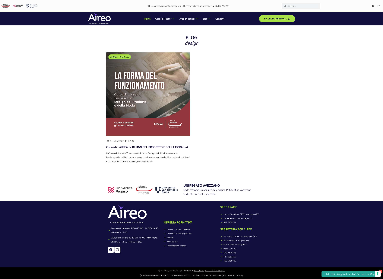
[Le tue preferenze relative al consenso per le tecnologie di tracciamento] (378, 274)
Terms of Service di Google (214, 271)
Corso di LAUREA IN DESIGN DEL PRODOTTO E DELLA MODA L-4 (147, 147)
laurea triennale (119, 57)
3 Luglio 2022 (117, 141)
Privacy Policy (198, 271)
